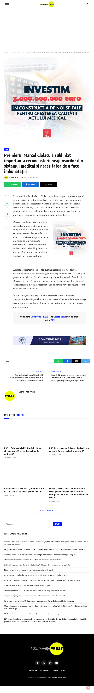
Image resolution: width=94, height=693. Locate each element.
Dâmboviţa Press (16, 177)
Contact (33, 671)
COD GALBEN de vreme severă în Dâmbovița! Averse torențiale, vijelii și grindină (34, 614)
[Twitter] (7, 219)
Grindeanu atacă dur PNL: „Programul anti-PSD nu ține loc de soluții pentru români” (24, 490)
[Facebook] (7, 208)
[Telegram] (7, 214)
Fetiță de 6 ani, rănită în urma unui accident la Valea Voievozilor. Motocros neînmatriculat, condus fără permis (45, 549)
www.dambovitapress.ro (56, 677)
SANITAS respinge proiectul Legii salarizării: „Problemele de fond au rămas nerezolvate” (37, 565)
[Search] (87, 4)
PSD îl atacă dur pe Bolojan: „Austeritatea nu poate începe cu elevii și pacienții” (69, 449)
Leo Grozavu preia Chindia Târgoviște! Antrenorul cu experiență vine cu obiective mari (36, 575)
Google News (59, 316)
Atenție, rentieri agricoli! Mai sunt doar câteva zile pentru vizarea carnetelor (32, 560)
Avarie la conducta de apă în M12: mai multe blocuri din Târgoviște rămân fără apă (35, 590)
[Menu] (7, 4)
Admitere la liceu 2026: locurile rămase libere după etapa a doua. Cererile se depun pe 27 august (39, 554)
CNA (63, 671)
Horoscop (44, 671)
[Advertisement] (47, 30)
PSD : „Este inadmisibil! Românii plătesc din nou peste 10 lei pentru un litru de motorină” (22, 451)
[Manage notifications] (88, 688)
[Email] (7, 225)
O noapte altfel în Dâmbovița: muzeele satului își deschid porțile (28, 585)
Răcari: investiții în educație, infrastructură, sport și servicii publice (29, 570)
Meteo (55, 671)
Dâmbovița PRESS (39, 316)
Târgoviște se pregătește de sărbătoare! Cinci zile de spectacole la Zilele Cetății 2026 (35, 596)
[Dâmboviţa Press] (47, 4)
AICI (53, 319)
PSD (6, 149)
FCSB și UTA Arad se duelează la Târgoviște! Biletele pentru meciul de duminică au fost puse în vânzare (42, 580)
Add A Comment (47, 510)
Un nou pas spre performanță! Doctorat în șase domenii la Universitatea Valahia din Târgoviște (39, 601)
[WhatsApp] (7, 203)
